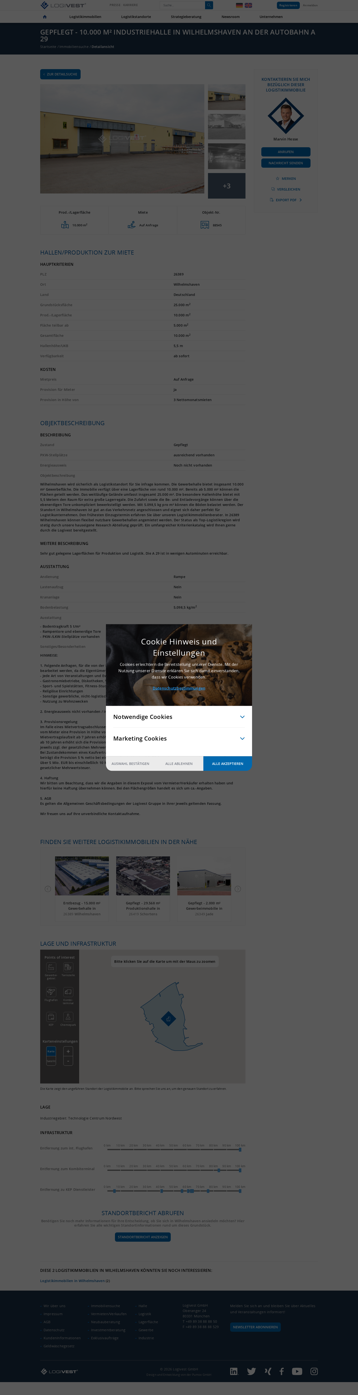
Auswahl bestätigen (130, 763)
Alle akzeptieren (227, 763)
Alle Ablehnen (179, 763)
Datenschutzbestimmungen (179, 688)
